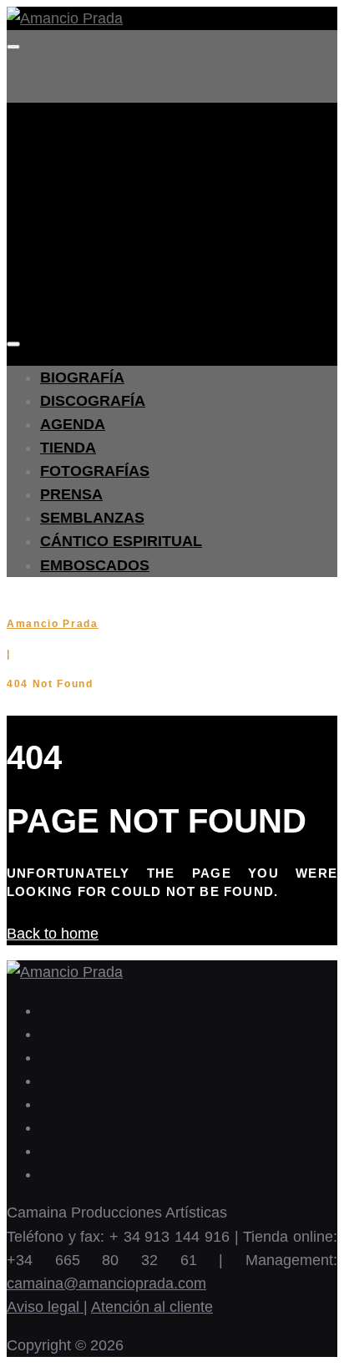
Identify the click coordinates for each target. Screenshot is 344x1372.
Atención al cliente (152, 1307)
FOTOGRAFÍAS (94, 471)
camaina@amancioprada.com (106, 1283)
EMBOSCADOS (94, 565)
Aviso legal (45, 1307)
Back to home (53, 933)
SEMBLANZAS (92, 517)
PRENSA (71, 494)
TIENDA (68, 447)
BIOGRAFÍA (82, 377)
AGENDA (72, 424)
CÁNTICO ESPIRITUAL (121, 541)
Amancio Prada (53, 624)
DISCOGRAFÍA (92, 400)
